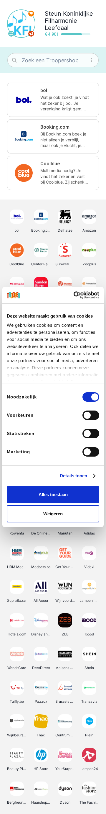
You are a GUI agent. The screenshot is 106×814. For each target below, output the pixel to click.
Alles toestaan (53, 494)
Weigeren (53, 513)
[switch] (90, 415)
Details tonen (73, 475)
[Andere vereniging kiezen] (11, 34)
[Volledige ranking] (31, 14)
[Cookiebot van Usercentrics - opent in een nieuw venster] (74, 295)
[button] (53, 100)
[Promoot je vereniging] (31, 34)
